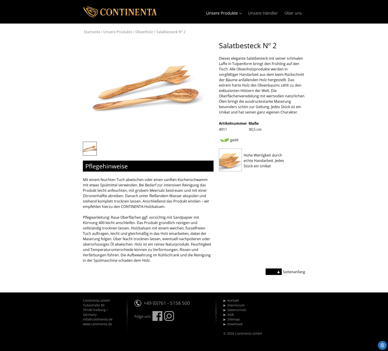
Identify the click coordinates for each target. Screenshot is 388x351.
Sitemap (233, 319)
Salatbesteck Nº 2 (170, 31)
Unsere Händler (263, 13)
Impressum (236, 305)
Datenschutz (236, 310)
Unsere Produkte (222, 13)
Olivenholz (144, 31)
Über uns (293, 13)
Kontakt (233, 300)
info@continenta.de (97, 319)
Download (234, 324)
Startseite (92, 31)
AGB (230, 314)
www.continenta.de (97, 324)
